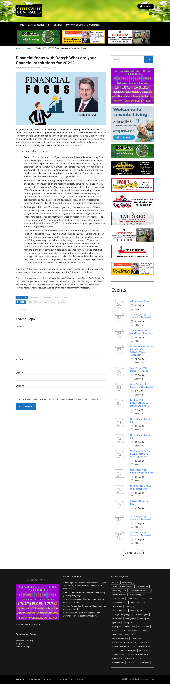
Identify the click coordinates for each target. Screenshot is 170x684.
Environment (119, 602)
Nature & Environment (135, 630)
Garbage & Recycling (122, 614)
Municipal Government (123, 626)
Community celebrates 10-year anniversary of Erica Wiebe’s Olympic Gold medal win (84, 585)
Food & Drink (119, 610)
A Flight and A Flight (139, 301)
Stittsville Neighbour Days (139, 502)
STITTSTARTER (55, 24)
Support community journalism (83, 24)
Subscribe (34, 679)
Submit (20, 679)
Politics (144, 642)
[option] (94, 48)
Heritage (130, 618)
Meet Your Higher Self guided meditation (140, 487)
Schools (117, 650)
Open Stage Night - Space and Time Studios (141, 316)
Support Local (22, 643)
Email (19, 373)
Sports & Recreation (137, 654)
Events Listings (23, 646)
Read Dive (68, 592)
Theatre (117, 658)
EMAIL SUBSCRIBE (36, 24)
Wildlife (132, 662)
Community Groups (140, 591)
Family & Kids (137, 602)
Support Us (66, 679)
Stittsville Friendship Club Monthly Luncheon (141, 332)
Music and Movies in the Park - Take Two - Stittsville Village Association (141, 350)
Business (34, 297)
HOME (21, 24)
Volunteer (118, 662)
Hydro (116, 622)
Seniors (144, 650)
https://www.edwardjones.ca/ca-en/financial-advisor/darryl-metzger (56, 287)
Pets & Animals (120, 638)
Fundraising (136, 610)
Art (115, 583)
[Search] (148, 59)
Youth (144, 662)
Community (46, 297)
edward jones (49, 302)
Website (20, 386)
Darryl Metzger (35, 302)
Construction (119, 595)
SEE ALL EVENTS (133, 552)
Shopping (118, 654)
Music (116, 630)
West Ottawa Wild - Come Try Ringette (139, 369)
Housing (144, 618)
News (66, 297)
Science (130, 650)
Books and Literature (122, 587)
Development (136, 595)
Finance (57, 297)
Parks (129, 634)
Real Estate (144, 646)
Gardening (142, 614)
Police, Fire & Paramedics (124, 642)
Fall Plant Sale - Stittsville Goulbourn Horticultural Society (139, 403)
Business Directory (24, 640)
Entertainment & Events (140, 598)
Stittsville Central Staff (29, 67)
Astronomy (128, 583)
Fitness (130, 606)
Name (19, 359)
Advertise (49, 679)
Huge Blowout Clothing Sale (141, 420)
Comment (21, 326)
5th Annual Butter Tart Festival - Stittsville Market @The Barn (140, 454)
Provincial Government (123, 646)
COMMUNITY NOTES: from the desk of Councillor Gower (61, 48)
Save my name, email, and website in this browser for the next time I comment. (59, 399)
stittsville (61, 302)
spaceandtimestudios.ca (28, 624)
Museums (143, 626)
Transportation (133, 658)
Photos (136, 638)
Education (118, 598)
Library (128, 622)
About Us (82, 679)
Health (117, 618)
